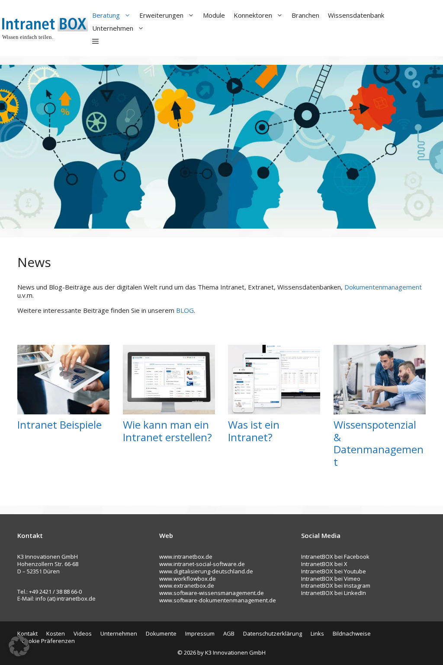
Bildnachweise (352, 633)
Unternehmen (112, 28)
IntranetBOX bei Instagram (335, 585)
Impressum (200, 633)
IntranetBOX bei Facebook (335, 556)
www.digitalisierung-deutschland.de (206, 571)
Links (317, 633)
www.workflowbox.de (187, 578)
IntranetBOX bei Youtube (333, 571)
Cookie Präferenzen (48, 641)
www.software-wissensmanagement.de (211, 593)
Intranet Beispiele (59, 424)
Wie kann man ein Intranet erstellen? (167, 430)
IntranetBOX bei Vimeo (330, 578)
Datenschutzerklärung (272, 633)
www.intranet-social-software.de (202, 564)
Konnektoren (253, 15)
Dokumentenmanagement (383, 287)
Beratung (106, 15)
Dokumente (161, 633)
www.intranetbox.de (185, 556)
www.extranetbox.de (186, 585)
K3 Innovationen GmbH (235, 652)
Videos (83, 633)
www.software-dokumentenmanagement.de (217, 600)
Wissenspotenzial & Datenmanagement (379, 443)
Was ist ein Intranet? (253, 430)
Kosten (55, 633)
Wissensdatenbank (356, 15)
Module (214, 15)
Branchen (305, 15)
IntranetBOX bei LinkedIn (333, 593)
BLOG (185, 310)
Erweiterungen (161, 15)
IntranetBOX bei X (324, 564)
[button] (95, 41)
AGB (228, 633)
